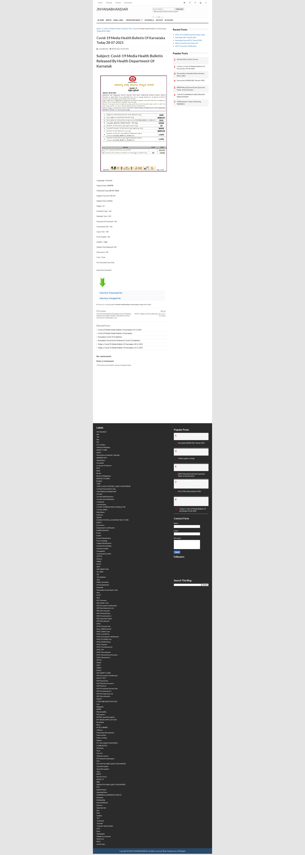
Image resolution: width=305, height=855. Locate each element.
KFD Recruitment (103, 621)
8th (98, 440)
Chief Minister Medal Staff (106, 491)
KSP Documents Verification (107, 676)
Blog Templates (169, 851)
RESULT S (100, 779)
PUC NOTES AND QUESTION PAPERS (111, 764)
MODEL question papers (106, 717)
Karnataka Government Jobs (107, 590)
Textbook (100, 821)
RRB (98, 782)
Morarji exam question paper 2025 (191, 466)
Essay (99, 533)
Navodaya (100, 722)
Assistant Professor (104, 466)
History (99, 559)
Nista (98, 725)
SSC (98, 810)
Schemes (100, 797)
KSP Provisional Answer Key (107, 688)
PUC (98, 761)
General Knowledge (104, 546)
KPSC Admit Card (103, 631)
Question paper (102, 766)
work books (101, 844)
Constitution (101, 504)
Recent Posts (102, 777)
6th (98, 434)
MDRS (99, 709)
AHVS (99, 453)
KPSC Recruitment (104, 652)
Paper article (101, 735)
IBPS (98, 567)
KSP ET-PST (101, 678)
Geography (101, 551)
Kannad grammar (103, 585)
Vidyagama (101, 834)
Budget (99, 481)
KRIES (99, 663)
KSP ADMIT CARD (104, 673)
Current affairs (102, 510)
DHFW (99, 517)
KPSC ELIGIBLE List (104, 639)
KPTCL (99, 660)
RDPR (99, 774)
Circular (99, 494)
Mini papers (101, 714)
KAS (98, 593)
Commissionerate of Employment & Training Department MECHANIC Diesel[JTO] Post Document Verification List (114, 316)
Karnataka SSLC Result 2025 (185, 37)
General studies (102, 548)
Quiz (98, 772)
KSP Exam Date (102, 681)
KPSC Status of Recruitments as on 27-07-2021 (150, 315)
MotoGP (159, 20)
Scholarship (101, 800)
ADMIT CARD (102, 450)
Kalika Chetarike (103, 582)
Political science (102, 756)
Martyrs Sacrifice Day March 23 (186, 43)
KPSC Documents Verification (108, 637)
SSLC (98, 813)
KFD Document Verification (107, 606)
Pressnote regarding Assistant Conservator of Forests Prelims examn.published (190, 484)
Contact (118, 3)
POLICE (100, 753)
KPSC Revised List (103, 657)
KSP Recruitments (103, 696)
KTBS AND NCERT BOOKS (107, 701)
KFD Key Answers (103, 611)
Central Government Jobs (106, 489)
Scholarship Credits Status (187, 59)
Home (101, 20)
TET (98, 818)
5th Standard (101, 432)
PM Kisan (100, 748)
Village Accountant (104, 836)
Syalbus (99, 816)
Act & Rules (101, 445)
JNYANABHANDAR (112, 9)
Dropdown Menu (133, 20)
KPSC (99, 624)
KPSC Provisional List (104, 647)
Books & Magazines (104, 476)
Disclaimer (128, 3)
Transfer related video (105, 826)
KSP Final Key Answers (105, 683)
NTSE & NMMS (102, 727)
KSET (99, 665)
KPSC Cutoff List (103, 634)
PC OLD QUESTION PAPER (107, 743)
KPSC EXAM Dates (104, 642)
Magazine (100, 707)
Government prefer (104, 554)
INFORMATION (103, 569)
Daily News (101, 512)
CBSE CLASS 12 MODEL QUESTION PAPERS (113, 486)
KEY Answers (102, 600)
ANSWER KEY (102, 458)
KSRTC (99, 699)
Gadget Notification (104, 543)
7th (98, 437)
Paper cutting (102, 738)
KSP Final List (102, 686)
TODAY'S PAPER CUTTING (188, 451)
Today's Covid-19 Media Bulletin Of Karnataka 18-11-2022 (120, 344)
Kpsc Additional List (104, 629)
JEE (98, 574)
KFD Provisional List (104, 616)
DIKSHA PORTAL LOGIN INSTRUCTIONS (113, 520)
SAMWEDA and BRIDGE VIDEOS (109, 795)
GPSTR (99, 556)
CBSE (99, 484)
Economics (100, 525)
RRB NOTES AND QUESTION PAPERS (111, 784)
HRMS (99, 561)
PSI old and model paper (105, 759)
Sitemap (109, 3)
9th (98, 442)
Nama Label (118, 20)
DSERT (99, 522)
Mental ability (102, 712)
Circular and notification (105, 499)
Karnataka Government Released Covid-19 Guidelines (119, 340)
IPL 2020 (100, 572)
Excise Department (104, 538)
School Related (102, 803)
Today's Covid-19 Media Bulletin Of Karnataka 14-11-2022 (120, 348)
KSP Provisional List (104, 691)
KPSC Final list (102, 644)
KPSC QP (100, 650)
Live (98, 704)
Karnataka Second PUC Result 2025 (188, 40)
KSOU (99, 670)
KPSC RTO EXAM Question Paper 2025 (190, 35)
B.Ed (98, 468)
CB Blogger (181, 851)
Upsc (98, 831)
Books (99, 473)
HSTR (99, 564)
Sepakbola (149, 20)
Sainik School (101, 790)
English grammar (103, 530)
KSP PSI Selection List (105, 694)
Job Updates (101, 577)
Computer (100, 502)
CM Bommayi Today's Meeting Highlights (189, 103)
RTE (98, 787)
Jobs (98, 580)
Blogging (169, 20)
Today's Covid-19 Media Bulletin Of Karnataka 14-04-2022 (191, 67)
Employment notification (106, 528)
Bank (98, 471)
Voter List (100, 839)
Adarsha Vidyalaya (103, 447)
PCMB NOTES (102, 746)
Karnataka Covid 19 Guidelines (110, 337)
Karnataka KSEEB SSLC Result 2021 (191, 80)
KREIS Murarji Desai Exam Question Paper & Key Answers (191, 88)
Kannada (100, 587)
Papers (99, 740)
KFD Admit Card (103, 603)
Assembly (100, 463)
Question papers (103, 769)
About (100, 3)
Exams (99, 535)
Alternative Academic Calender (108, 455)
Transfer (100, 823)
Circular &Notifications (105, 497)
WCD (99, 841)
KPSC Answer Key (103, 626)
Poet (98, 751)
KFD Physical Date (103, 613)
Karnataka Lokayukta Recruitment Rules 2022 (190, 74)
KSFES (99, 668)
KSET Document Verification (186, 46)
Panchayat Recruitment (105, 733)
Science (99, 805)
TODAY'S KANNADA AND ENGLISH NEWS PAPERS (191, 95)
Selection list (101, 808)
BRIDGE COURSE (103, 478)
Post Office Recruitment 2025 (189, 491)
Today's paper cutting (186, 458)
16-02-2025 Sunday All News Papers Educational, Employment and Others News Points (192, 501)
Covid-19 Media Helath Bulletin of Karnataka (115, 333)
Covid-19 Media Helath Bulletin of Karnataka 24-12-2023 (119, 330)
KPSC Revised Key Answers (107, 655)
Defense (100, 515)
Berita (109, 20)
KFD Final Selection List (105, 608)
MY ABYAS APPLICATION (107, 720)
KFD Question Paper (104, 619)
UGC (98, 829)
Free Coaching (102, 541)
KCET (99, 595)
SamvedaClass (102, 792)
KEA (98, 598)
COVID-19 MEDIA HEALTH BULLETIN (116, 29)
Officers (100, 730)
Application (101, 460)
